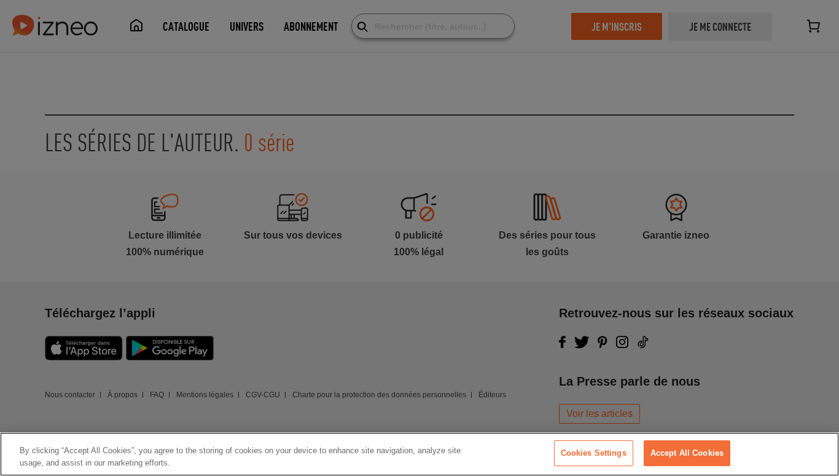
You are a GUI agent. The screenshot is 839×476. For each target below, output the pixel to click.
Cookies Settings (593, 453)
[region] (419, 454)
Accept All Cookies (687, 453)
